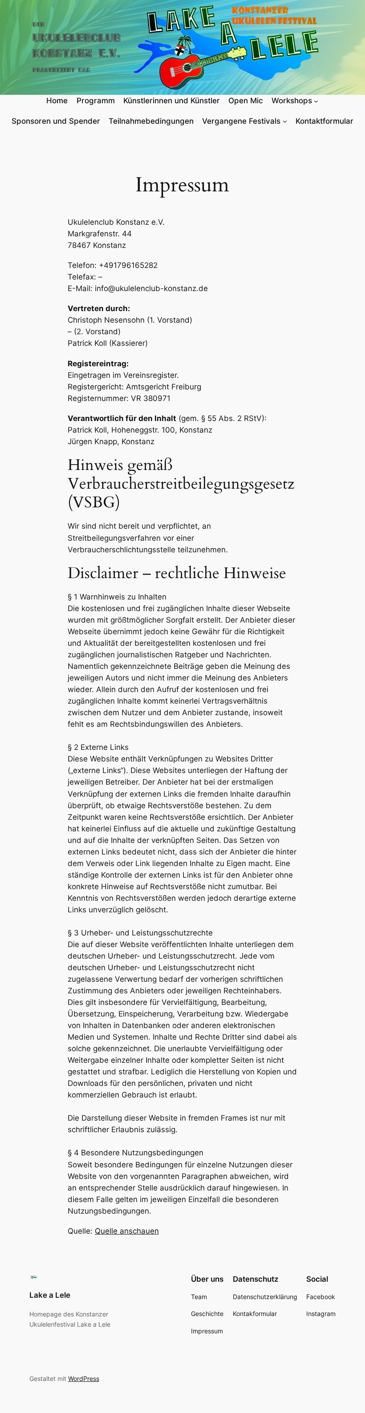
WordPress (83, 1378)
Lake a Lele (49, 1295)
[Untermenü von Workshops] (316, 100)
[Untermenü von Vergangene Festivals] (285, 121)
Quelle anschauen (127, 1231)
